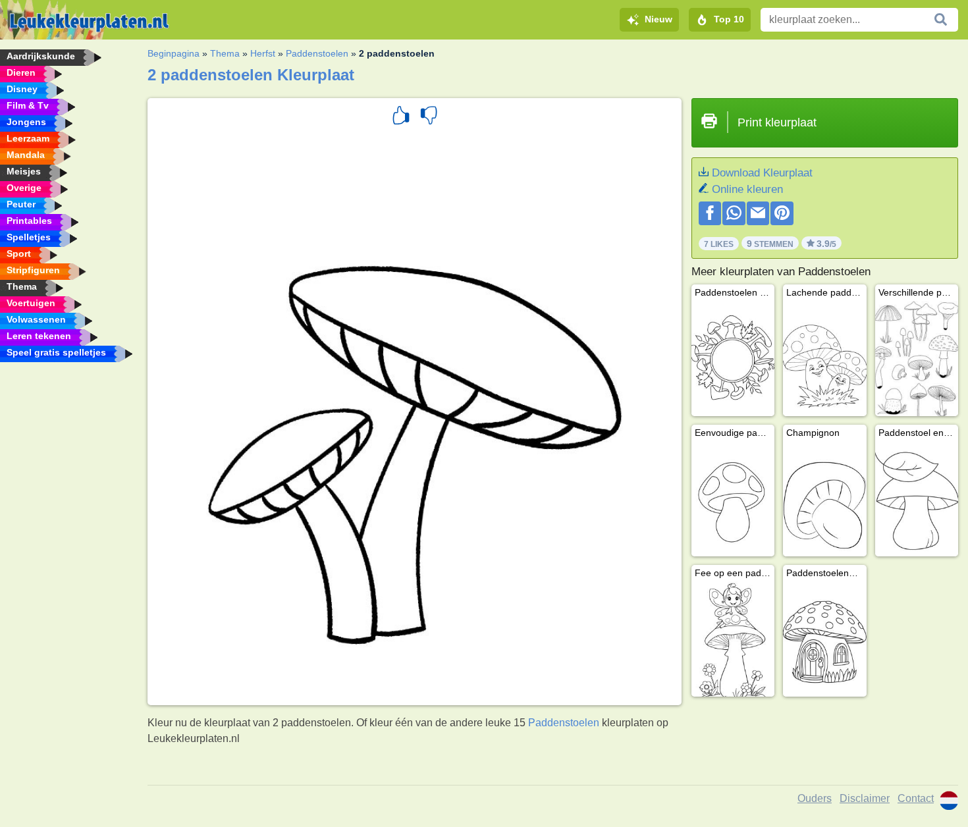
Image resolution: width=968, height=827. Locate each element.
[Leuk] (401, 117)
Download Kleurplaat (762, 173)
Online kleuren (747, 189)
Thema (225, 53)
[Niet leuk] (429, 117)
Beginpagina (174, 53)
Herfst (262, 53)
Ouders (814, 798)
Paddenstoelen (317, 53)
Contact (916, 798)
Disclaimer (865, 798)
